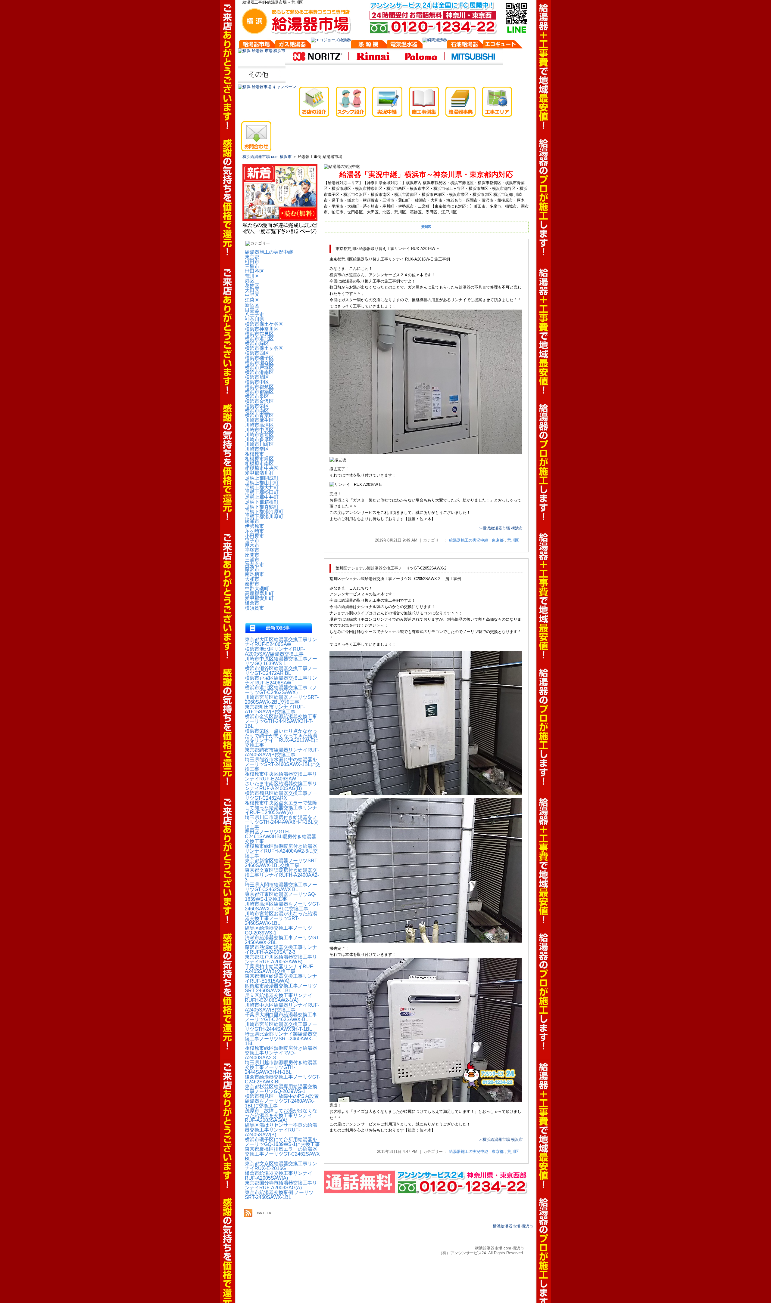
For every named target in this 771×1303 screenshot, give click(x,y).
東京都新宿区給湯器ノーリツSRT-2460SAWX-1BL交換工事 (282, 863)
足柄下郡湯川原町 (264, 516)
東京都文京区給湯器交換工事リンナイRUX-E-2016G (281, 1166)
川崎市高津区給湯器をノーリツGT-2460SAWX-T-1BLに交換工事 (282, 906)
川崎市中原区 (259, 430)
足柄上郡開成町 (262, 478)
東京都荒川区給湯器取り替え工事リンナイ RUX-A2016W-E (387, 248)
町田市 (252, 261)
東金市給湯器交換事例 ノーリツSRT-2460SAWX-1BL (279, 1195)
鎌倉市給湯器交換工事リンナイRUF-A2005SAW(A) (278, 1176)
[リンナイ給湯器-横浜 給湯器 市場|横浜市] (373, 64)
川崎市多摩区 (259, 439)
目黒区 (252, 309)
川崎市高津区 (259, 425)
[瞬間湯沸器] (435, 40)
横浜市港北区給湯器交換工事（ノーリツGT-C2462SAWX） (281, 690)
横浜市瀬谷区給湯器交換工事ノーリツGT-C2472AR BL (281, 671)
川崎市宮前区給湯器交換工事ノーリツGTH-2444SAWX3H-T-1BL (281, 1027)
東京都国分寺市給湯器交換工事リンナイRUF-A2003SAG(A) (281, 1185)
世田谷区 (254, 271)
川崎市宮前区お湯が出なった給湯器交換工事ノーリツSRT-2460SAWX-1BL (281, 918)
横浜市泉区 (257, 396)
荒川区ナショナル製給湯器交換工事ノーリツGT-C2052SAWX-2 (391, 568)
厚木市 (252, 545)
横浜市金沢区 (259, 401)
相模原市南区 (259, 463)
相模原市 (254, 454)
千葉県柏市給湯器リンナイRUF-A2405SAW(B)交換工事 (279, 969)
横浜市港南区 (259, 372)
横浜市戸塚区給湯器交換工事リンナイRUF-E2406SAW (281, 680)
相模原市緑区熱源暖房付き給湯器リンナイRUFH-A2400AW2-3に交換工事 (281, 851)
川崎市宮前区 (259, 434)
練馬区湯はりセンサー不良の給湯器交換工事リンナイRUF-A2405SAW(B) (281, 1130)
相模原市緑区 (259, 458)
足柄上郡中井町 (262, 497)
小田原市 (254, 535)
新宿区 (252, 305)
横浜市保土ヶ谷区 (264, 348)
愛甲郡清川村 (259, 473)
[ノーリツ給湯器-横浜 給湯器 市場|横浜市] (317, 64)
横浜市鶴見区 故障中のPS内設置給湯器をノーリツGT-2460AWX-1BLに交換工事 (282, 1101)
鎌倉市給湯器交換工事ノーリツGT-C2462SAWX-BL (282, 1079)
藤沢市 (252, 569)
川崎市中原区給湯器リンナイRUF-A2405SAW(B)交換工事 (282, 1007)
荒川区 (513, 540)
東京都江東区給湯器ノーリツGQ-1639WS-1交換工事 (280, 897)
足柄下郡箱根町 (262, 502)
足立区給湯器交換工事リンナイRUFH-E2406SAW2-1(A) (278, 998)
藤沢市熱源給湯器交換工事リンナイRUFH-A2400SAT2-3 (281, 950)
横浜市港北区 (259, 338)
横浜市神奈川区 (262, 329)
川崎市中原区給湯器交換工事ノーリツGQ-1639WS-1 (281, 661)
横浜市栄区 (257, 406)
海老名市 (254, 564)
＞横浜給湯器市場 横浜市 (501, 528)
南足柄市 (254, 574)
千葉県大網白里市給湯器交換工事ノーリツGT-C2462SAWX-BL (281, 1017)
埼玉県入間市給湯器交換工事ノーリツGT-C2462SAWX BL (281, 887)
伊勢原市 (254, 526)
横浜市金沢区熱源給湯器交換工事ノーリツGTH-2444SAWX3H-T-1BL (281, 721)
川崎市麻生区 (259, 420)
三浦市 (252, 559)
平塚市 (252, 550)
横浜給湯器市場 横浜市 (513, 1226)
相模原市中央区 (262, 468)
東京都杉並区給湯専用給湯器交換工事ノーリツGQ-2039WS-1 (281, 1089)
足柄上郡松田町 (262, 492)
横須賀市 (254, 608)
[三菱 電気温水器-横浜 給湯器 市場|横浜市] (474, 64)
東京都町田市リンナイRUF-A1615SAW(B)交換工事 (275, 709)
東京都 (498, 540)
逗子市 (252, 540)
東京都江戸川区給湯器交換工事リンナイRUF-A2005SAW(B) (281, 959)
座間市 (252, 555)
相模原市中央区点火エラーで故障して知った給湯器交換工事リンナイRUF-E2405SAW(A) (281, 808)
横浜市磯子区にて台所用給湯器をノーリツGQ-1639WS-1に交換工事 (282, 1142)
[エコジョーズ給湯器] (331, 40)
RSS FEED (263, 1213)
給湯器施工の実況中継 (468, 540)
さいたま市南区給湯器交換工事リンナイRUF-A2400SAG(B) (281, 786)
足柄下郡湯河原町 (264, 511)
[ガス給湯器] (293, 46)
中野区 (252, 295)
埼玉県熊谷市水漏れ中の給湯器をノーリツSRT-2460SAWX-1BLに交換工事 (282, 764)
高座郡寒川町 (259, 593)
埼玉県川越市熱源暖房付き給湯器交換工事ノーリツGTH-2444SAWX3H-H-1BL (281, 1067)
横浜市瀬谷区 (259, 362)
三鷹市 (252, 266)
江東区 (252, 300)
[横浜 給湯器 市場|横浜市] (261, 50)
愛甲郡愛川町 (259, 598)
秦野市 (252, 584)
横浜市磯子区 (259, 358)
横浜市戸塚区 (259, 367)
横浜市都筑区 (259, 386)
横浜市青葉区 (259, 415)
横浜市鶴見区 (259, 334)
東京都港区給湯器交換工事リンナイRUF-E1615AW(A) (281, 978)
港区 (249, 281)
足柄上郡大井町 (262, 487)
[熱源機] (369, 46)
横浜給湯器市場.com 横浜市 (267, 156)
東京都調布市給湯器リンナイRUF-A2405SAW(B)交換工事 (282, 752)
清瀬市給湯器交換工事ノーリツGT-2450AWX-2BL (282, 940)
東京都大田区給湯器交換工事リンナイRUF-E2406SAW (281, 642)
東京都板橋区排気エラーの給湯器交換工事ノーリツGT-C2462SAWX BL (282, 1154)
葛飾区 (252, 285)
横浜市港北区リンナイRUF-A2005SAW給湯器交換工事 (275, 651)
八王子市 (254, 314)
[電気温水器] (405, 46)
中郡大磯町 (257, 588)
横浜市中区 (257, 382)
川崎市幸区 (257, 449)
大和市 (252, 579)
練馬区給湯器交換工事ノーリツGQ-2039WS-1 (278, 930)
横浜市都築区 (259, 391)
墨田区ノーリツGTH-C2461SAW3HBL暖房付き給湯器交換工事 (280, 836)
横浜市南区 (257, 410)
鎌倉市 (252, 603)
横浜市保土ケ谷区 (264, 324)
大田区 (252, 290)
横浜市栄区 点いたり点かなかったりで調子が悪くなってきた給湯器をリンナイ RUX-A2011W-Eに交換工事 (282, 738)
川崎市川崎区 (259, 444)
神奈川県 (254, 319)
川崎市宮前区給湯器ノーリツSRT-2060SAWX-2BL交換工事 (282, 700)
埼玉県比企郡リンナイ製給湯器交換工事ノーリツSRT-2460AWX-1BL (281, 1039)
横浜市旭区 (257, 377)
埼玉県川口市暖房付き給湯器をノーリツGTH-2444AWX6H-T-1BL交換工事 (281, 822)
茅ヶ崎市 (254, 531)
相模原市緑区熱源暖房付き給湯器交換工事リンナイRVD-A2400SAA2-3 (281, 1053)
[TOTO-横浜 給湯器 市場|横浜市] (262, 82)
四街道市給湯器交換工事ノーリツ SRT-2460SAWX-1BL (282, 988)
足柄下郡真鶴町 (262, 507)
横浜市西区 (257, 353)
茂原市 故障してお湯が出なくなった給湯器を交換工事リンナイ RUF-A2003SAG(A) (281, 1115)
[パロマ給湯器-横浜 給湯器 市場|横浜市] (421, 64)
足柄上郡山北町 (262, 482)
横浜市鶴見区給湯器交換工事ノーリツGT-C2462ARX (281, 796)
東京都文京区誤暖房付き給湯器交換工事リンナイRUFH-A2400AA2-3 (282, 875)
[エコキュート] (504, 46)
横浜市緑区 (257, 343)
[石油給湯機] (465, 46)
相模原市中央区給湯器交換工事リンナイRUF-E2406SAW (281, 776)
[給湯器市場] (256, 46)
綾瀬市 (252, 521)
